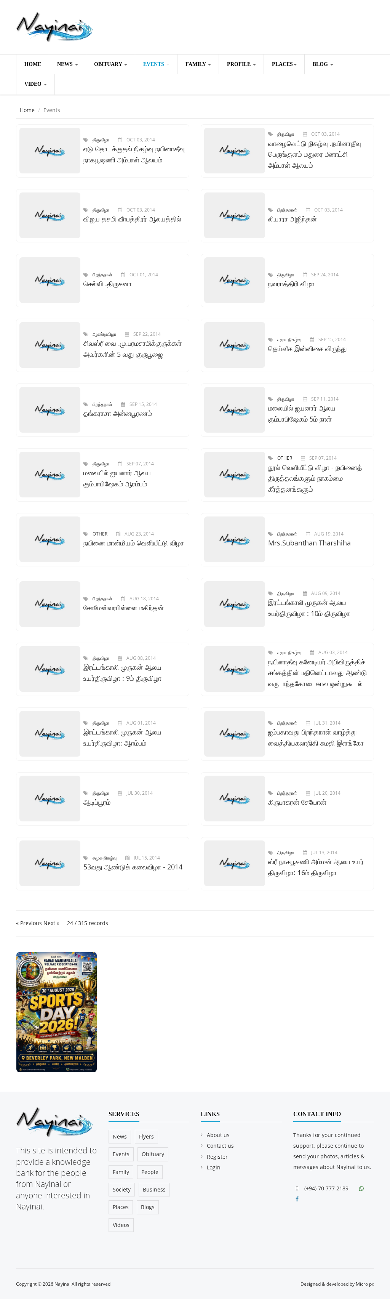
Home (32, 64)
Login (214, 1167)
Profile (239, 64)
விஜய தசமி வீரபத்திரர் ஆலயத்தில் (132, 218)
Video (33, 84)
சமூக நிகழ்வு (289, 339)
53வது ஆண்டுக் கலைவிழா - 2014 (132, 866)
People (149, 1172)
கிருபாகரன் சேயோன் (297, 802)
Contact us (220, 1145)
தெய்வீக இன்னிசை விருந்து (307, 348)
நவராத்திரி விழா (291, 283)
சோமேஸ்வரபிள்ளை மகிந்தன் (123, 607)
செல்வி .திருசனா (107, 283)
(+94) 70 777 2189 (325, 1188)
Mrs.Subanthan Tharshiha (309, 542)
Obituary (108, 64)
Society (122, 1189)
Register (217, 1156)
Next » (51, 923)
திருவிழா (101, 139)
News (65, 64)
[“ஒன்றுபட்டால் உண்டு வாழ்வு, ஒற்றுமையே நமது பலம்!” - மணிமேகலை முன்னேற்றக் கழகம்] (56, 1011)
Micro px (365, 1284)
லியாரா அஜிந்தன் (292, 218)
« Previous (29, 923)
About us (218, 1135)
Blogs (148, 1207)
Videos (121, 1224)
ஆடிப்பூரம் (96, 802)
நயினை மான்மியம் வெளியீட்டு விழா (133, 542)
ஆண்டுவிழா (104, 334)
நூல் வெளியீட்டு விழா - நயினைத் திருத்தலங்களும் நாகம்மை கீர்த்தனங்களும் (315, 478)
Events (154, 64)
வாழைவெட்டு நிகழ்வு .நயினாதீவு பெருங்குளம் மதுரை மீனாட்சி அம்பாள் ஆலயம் (314, 154)
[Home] (54, 26)
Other (284, 458)
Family (196, 64)
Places (282, 64)
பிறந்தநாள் (287, 210)
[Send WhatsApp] (362, 1188)
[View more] (51, 150)
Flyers (146, 1136)
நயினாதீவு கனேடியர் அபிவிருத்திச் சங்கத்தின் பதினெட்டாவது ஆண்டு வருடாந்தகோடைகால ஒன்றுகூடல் (317, 672)
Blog (321, 64)
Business (154, 1189)
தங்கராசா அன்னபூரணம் (117, 413)
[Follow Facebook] (298, 1199)
